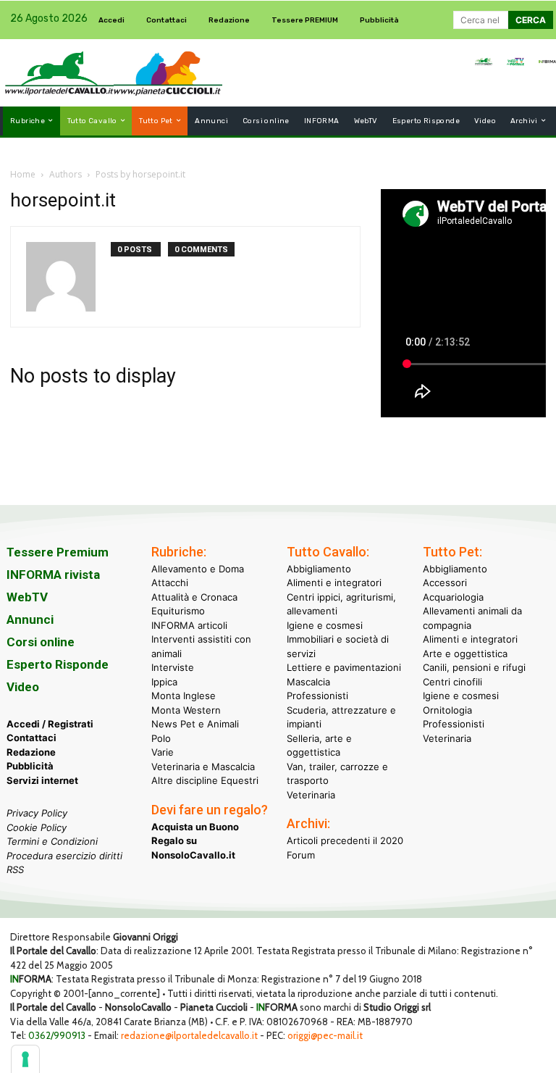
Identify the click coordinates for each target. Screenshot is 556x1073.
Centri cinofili (452, 682)
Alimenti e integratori (334, 582)
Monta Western (186, 710)
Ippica (164, 682)
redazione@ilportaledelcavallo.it (189, 1035)
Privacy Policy (37, 813)
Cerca (530, 19)
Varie (162, 752)
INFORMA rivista (53, 574)
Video (23, 687)
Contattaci (31, 737)
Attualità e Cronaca (194, 597)
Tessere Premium (58, 552)
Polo (161, 738)
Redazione (31, 752)
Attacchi (169, 582)
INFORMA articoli (189, 625)
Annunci (30, 619)
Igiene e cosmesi (325, 625)
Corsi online (41, 642)
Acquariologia (453, 597)
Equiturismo (178, 611)
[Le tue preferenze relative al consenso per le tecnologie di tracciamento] (25, 1059)
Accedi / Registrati (50, 724)
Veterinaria (311, 795)
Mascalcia (308, 682)
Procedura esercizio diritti (64, 855)
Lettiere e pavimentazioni (344, 667)
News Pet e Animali (195, 724)
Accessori (445, 582)
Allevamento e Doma (197, 569)
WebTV (27, 597)
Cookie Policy (37, 827)
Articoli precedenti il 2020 (345, 840)
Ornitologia (447, 710)
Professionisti (317, 695)
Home (22, 174)
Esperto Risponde (58, 664)
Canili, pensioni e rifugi (474, 667)
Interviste (172, 667)
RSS (15, 869)
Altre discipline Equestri (204, 780)
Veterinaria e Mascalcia (203, 766)
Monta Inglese (183, 695)
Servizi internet (42, 780)
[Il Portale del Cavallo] (59, 73)
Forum (301, 855)
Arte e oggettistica (465, 653)
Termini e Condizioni (52, 841)
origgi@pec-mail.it (325, 1035)
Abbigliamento (319, 569)
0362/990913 (56, 1035)
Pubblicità (30, 766)
